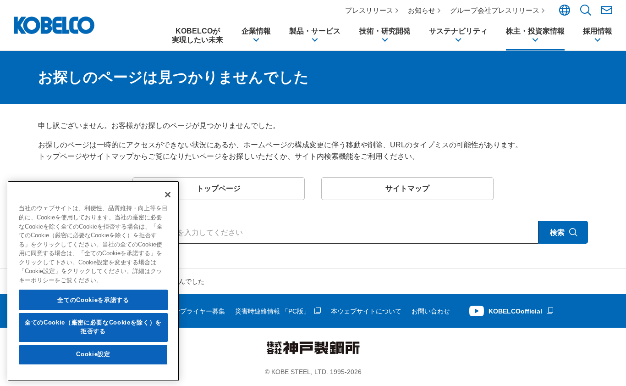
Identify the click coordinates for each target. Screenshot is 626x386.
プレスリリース (369, 10)
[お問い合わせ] (606, 10)
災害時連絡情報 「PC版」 (272, 311)
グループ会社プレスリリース (494, 10)
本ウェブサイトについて (366, 311)
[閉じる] (168, 195)
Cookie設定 (93, 354)
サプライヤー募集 (199, 311)
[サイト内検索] (585, 13)
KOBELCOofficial (515, 311)
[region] (93, 281)
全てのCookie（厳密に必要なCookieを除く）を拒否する (93, 327)
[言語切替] (564, 13)
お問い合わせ (431, 311)
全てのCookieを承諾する (93, 299)
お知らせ (421, 10)
